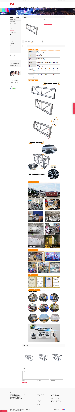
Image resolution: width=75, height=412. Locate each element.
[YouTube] (62, 409)
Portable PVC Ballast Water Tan (14, 65)
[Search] (64, 4)
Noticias (25, 398)
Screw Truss (39, 401)
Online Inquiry (49, 24)
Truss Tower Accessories (13, 34)
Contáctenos (25, 401)
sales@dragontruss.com (29, 0)
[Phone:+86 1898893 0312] (74, 109)
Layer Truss (12, 47)
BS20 (27, 345)
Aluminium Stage (12, 21)
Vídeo (24, 403)
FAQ (24, 400)
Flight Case (11, 41)
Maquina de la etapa (40, 398)
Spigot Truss (12, 28)
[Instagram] (74, 113)
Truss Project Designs (13, 23)
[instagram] (63, 409)
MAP (58, 409)
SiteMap (55, 409)
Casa (24, 394)
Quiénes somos (26, 395)
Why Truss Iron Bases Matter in (14, 63)
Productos (25, 397)
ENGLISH (60, 0)
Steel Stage (12, 45)
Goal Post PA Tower (13, 32)
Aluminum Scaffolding (13, 19)
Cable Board (12, 43)
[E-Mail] (64, 409)
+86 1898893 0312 (15, 82)
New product (12, 52)
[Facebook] (60, 409)
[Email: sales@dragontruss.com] (74, 108)
